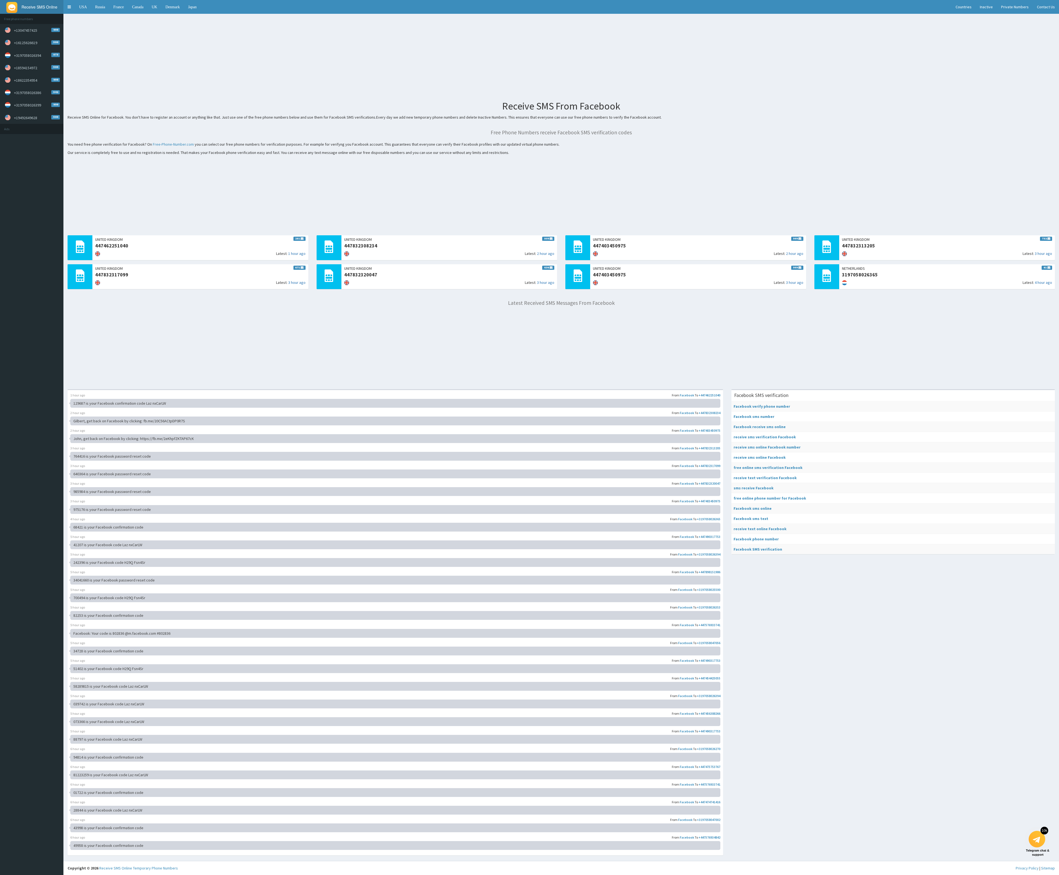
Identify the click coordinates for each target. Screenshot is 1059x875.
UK (154, 7)
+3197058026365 (708, 519)
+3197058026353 (708, 607)
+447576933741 (709, 625)
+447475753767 (709, 767)
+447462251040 (709, 395)
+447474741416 (709, 802)
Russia (100, 7)
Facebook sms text (751, 518)
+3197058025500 (708, 590)
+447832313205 (709, 448)
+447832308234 (709, 413)
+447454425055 (709, 678)
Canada (137, 7)
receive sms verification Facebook (765, 436)
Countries (964, 6)
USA (83, 7)
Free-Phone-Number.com (173, 144)
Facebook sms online (753, 508)
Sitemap (1048, 868)
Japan (192, 7)
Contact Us (1046, 6)
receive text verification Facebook (765, 477)
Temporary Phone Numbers (155, 868)
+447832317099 (709, 466)
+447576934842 (709, 837)
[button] (69, 7)
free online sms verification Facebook (768, 467)
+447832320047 (709, 483)
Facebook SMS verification (758, 549)
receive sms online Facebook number (767, 447)
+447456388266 (709, 713)
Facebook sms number (754, 416)
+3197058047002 (708, 820)
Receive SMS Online (115, 868)
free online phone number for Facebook (770, 498)
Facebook (687, 395)
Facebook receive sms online (760, 426)
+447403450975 (709, 430)
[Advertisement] (31, 219)
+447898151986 (709, 572)
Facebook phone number (756, 539)
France (118, 7)
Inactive (986, 6)
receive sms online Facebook (760, 457)
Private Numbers (1015, 6)
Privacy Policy (1027, 868)
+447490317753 (709, 537)
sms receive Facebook (754, 487)
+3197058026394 (708, 554)
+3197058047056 (708, 643)
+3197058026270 (708, 749)
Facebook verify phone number (762, 406)
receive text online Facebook (760, 528)
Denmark (172, 7)
